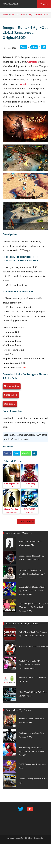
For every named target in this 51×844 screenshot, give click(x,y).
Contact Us (19, 838)
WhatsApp (26, 453)
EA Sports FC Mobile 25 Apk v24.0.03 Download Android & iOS (32, 574)
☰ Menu (44, 4)
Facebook (7, 453)
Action (24, 47)
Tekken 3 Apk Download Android (33, 646)
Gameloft (32, 61)
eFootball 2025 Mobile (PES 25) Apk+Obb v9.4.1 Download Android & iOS (32, 590)
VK (34, 453)
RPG (44, 47)
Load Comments (25, 521)
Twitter (16, 453)
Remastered (24, 84)
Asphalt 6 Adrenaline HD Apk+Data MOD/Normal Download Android (29, 665)
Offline (34, 47)
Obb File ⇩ (10, 403)
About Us (10, 838)
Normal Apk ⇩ (11, 386)
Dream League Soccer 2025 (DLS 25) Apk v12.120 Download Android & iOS (33, 607)
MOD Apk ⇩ (10, 395)
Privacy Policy (39, 838)
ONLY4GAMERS (10, 4)
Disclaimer (28, 838)
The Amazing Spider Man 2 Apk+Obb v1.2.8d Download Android (31, 751)
